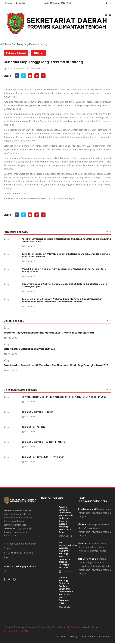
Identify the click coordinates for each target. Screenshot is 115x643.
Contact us (104, 636)
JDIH (83, 524)
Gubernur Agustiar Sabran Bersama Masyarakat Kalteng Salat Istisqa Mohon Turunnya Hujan (65, 285)
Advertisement (88, 636)
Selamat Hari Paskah (33, 427)
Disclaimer (61, 636)
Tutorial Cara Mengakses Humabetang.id (29, 349)
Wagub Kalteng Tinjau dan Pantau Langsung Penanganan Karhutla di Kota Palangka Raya (64, 270)
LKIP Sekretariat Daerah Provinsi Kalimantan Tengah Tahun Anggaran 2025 (64, 397)
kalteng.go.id (88, 509)
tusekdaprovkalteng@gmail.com (20, 566)
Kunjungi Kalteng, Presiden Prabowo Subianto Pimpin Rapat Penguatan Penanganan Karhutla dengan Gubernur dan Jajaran (62, 300)
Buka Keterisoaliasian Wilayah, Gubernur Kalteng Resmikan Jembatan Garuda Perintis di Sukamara (66, 255)
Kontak (8, 3)
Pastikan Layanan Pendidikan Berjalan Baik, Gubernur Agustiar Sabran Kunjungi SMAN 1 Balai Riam (66, 240)
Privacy (73, 636)
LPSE (83, 543)
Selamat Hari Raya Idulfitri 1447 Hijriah (43, 457)
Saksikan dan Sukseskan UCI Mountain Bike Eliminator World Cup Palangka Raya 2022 (56, 365)
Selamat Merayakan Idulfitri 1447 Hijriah (44, 442)
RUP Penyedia (89, 558)
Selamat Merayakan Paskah (37, 412)
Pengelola (20, 3)
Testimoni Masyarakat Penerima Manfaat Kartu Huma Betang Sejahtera (49, 332)
